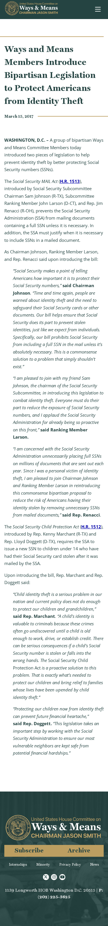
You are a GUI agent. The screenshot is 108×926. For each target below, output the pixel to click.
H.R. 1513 (70, 181)
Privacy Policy (70, 865)
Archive (79, 850)
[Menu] (98, 9)
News (94, 865)
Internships (18, 865)
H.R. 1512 (91, 527)
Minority (43, 865)
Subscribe (29, 850)
